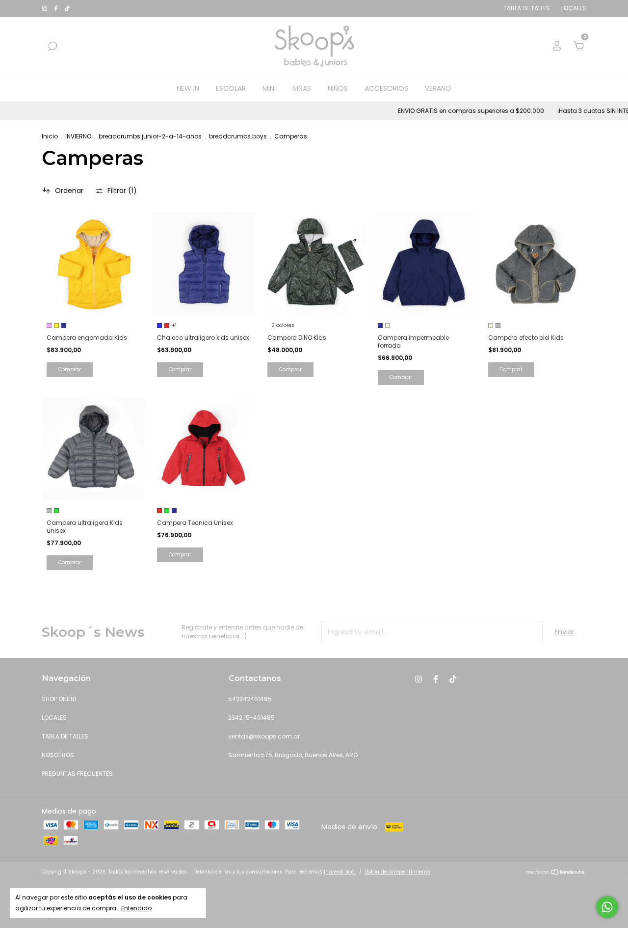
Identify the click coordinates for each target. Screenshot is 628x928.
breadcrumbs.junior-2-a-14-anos (150, 136)
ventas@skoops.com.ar (264, 736)
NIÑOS (338, 88)
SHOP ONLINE (60, 699)
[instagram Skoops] (45, 8)
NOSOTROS (58, 755)
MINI (269, 88)
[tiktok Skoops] (67, 8)
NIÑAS (301, 88)
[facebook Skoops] (56, 8)
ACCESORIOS (386, 88)
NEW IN (188, 88)
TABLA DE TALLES (65, 736)
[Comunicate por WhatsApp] (607, 907)
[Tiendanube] (555, 873)
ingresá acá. (340, 871)
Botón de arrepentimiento (397, 871)
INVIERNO (78, 136)
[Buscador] (52, 46)
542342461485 (250, 699)
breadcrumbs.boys (238, 136)
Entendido (136, 908)
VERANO (438, 88)
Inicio (50, 136)
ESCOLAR (231, 88)
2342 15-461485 (251, 717)
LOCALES (54, 717)
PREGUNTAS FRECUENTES (77, 773)
